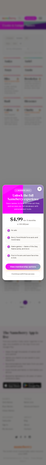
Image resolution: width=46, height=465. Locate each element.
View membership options (23, 266)
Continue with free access (23, 274)
